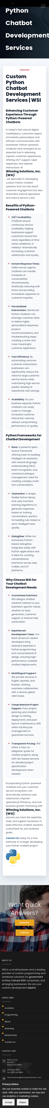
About (7, 1021)
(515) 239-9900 (13, 1070)
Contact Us (12, 838)
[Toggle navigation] (43, 6)
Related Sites (11, 1035)
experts (31, 987)
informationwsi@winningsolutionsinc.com (24, 1077)
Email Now (24, 922)
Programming (11, 1014)
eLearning (9, 1028)
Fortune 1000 (18, 980)
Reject (22, 1102)
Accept (8, 1102)
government (36, 976)
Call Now (24, 932)
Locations (9, 1008)
